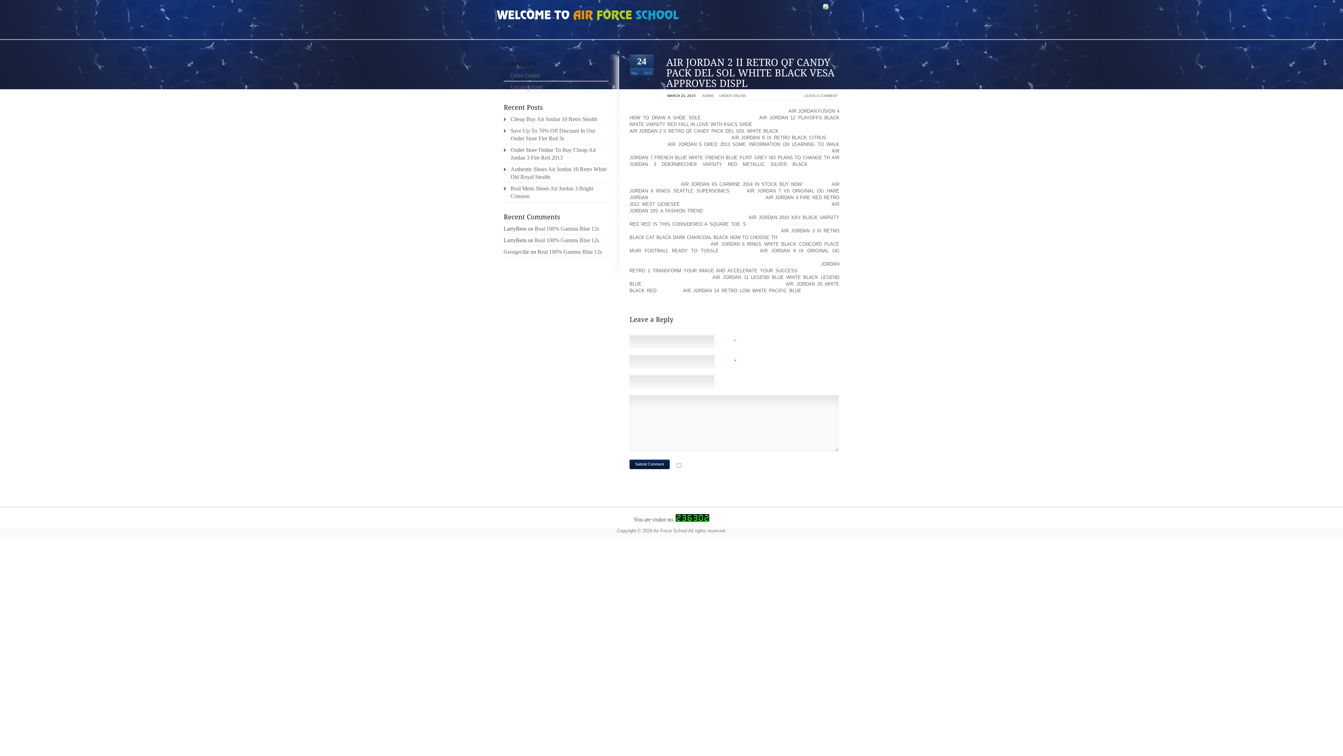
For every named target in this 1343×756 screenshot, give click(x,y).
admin (707, 96)
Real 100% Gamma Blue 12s (567, 229)
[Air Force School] (549, 16)
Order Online (732, 96)
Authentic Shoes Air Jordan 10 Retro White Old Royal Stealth (559, 173)
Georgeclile (516, 252)
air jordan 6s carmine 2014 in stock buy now (741, 184)
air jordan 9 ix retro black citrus (778, 137)
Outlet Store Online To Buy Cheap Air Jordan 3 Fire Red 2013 (553, 154)
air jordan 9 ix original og (799, 250)
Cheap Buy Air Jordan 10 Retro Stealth (554, 119)
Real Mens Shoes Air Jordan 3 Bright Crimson (552, 192)
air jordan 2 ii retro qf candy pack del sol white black (704, 131)
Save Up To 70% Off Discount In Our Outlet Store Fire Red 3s (553, 134)
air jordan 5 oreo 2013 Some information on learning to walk (753, 144)
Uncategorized (527, 87)
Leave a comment (821, 96)
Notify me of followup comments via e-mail (739, 466)
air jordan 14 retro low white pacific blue (742, 290)
